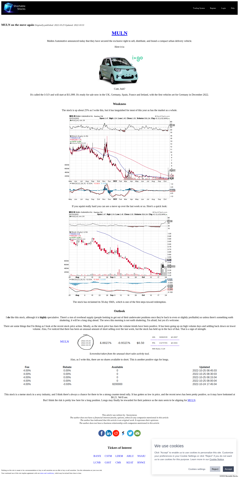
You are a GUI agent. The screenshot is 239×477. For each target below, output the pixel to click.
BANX (97, 456)
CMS (118, 462)
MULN (119, 33)
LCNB (97, 462)
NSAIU (141, 456)
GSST (108, 462)
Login (223, 8)
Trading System (199, 8)
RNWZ (141, 462)
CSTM (108, 456)
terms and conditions (47, 473)
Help (233, 8)
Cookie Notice (217, 459)
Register (213, 8)
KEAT (129, 462)
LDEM (119, 456)
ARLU (130, 456)
